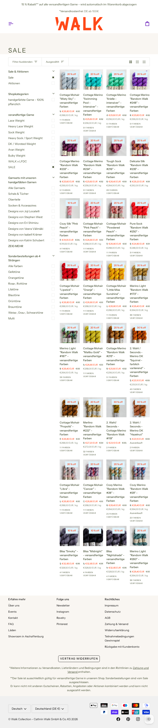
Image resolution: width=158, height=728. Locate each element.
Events (12, 611)
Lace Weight (16, 120)
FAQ (11, 624)
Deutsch (17, 708)
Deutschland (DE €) (47, 708)
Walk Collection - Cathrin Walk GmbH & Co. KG (41, 719)
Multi (11, 318)
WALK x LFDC (17, 161)
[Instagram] (138, 719)
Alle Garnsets (16, 188)
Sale (11, 77)
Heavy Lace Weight (20, 126)
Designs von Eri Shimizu (23, 222)
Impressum (111, 605)
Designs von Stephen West (25, 217)
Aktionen (14, 83)
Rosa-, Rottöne (17, 283)
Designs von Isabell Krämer (25, 234)
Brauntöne (15, 306)
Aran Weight (16, 149)
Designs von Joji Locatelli (24, 211)
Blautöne (14, 295)
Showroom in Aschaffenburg (26, 636)
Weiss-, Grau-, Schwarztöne (25, 312)
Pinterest (62, 624)
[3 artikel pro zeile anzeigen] (137, 62)
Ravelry (61, 617)
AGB (107, 617)
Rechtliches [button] (112, 599)
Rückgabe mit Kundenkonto (122, 646)
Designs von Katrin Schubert (26, 240)
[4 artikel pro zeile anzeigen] (145, 62)
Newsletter (63, 605)
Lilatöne (13, 289)
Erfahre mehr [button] (17, 599)
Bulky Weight (16, 155)
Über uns (13, 605)
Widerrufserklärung (117, 630)
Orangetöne (16, 277)
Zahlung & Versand (116, 624)
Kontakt (13, 617)
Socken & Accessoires (22, 205)
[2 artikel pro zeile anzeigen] (130, 62)
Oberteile (14, 199)
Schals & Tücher (18, 193)
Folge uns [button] (63, 599)
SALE (11, 167)
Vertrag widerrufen (79, 658)
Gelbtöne (14, 271)
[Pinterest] (128, 719)
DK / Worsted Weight (22, 143)
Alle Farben (15, 266)
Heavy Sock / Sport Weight (25, 138)
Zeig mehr (15, 246)
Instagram (63, 611)
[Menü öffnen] (14, 23)
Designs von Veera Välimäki (25, 228)
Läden (12, 630)
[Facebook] (118, 719)
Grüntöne (14, 301)
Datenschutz (113, 611)
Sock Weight (16, 132)
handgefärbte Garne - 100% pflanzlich (26, 102)
